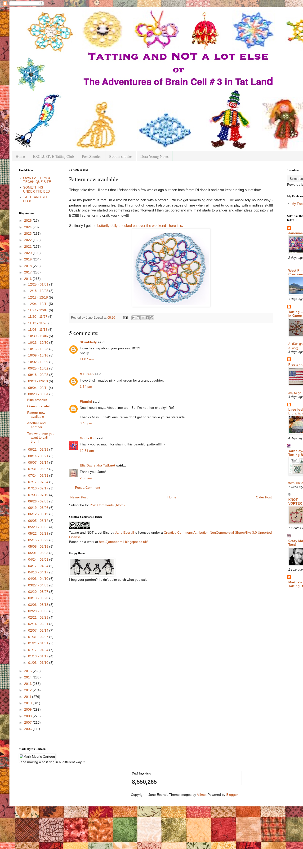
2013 (28, 684)
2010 (28, 703)
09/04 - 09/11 (38, 388)
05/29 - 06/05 (38, 527)
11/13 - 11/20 (38, 323)
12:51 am (87, 451)
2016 (28, 279)
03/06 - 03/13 (38, 605)
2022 (28, 240)
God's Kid (88, 438)
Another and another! (36, 425)
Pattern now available (36, 414)
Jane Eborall (124, 532)
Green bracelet (38, 406)
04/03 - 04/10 (38, 579)
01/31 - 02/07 (38, 637)
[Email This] (133, 317)
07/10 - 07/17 (38, 488)
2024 (28, 227)
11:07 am (87, 359)
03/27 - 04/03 (38, 585)
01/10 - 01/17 (38, 656)
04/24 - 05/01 (38, 559)
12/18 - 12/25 (38, 291)
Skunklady (88, 342)
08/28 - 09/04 (38, 394)
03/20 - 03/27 (38, 592)
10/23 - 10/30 (38, 342)
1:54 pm (86, 386)
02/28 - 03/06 (38, 611)
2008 (28, 716)
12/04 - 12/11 (38, 304)
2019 (28, 259)
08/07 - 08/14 (38, 462)
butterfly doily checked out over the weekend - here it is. (140, 226)
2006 (28, 729)
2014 (28, 677)
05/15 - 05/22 (38, 540)
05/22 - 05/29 (38, 533)
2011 (28, 697)
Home (20, 156)
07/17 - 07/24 (38, 482)
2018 (28, 266)
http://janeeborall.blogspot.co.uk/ (123, 542)
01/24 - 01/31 (38, 643)
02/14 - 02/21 (38, 624)
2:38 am (86, 478)
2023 (28, 233)
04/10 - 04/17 (38, 572)
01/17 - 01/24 (38, 650)
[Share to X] (142, 317)
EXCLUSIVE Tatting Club (53, 156)
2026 (28, 220)
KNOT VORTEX (295, 501)
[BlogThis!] (138, 317)
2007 (28, 722)
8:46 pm (86, 423)
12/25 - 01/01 (38, 284)
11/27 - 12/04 (38, 310)
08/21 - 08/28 (38, 449)
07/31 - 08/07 (38, 469)
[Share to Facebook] (147, 317)
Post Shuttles (91, 156)
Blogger (232, 794)
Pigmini (86, 401)
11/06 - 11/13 (38, 329)
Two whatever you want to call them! (40, 438)
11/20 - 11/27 (38, 316)
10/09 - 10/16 (38, 355)
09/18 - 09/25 (38, 375)
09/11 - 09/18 (38, 381)
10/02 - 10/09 (38, 362)
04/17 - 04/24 (38, 566)
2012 (28, 690)
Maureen (87, 374)
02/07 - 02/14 (38, 630)
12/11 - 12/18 (38, 297)
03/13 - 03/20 (38, 598)
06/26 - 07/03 (38, 501)
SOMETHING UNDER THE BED (36, 189)
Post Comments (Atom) (107, 505)
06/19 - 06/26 (38, 508)
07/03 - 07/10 (38, 495)
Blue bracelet (37, 400)
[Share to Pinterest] (151, 317)
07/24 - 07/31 (38, 475)
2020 (28, 253)
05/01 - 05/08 (38, 553)
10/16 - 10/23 (38, 349)
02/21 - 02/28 (38, 617)
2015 (28, 671)
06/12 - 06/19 (38, 514)
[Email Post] (125, 317)
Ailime (201, 794)
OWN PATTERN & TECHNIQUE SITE (37, 180)
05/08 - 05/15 (38, 546)
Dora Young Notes (154, 156)
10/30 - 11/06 (38, 336)
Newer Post (79, 497)
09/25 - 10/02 (38, 368)
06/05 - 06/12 (38, 521)
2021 (28, 246)
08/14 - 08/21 (38, 456)
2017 (28, 272)
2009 (28, 709)
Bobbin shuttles (120, 156)
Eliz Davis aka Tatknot (97, 465)
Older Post (264, 497)
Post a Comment (87, 487)
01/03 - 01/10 (38, 662)
